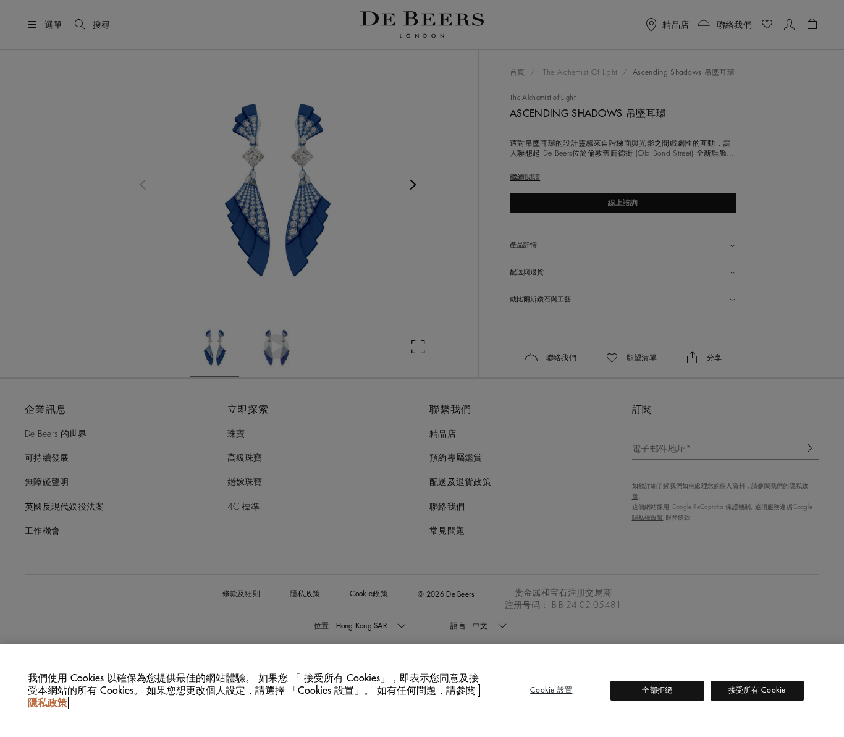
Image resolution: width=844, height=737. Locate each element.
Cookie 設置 (551, 690)
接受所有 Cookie (757, 690)
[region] (422, 690)
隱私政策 (47, 703)
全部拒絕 (657, 690)
